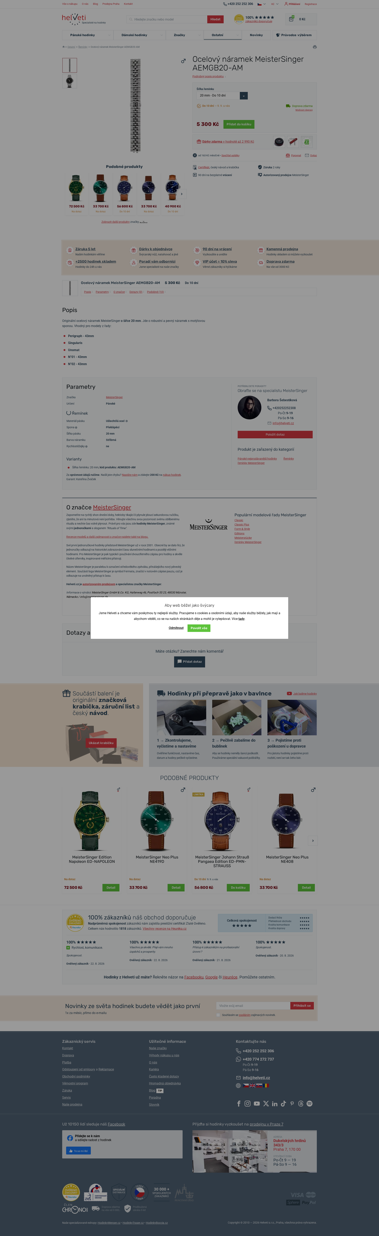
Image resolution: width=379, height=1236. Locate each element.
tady (241, 619)
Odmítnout (176, 628)
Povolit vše (199, 628)
